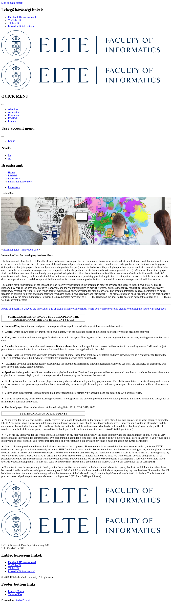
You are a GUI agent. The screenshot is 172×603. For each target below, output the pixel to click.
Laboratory (14, 178)
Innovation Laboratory (20, 181)
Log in (11, 141)
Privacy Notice (16, 591)
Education (13, 115)
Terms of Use (15, 594)
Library (12, 121)
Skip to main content (12, 2)
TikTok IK (13, 23)
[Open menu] (2, 104)
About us (13, 109)
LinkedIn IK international (21, 26)
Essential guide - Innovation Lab (20, 249)
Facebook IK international (22, 17)
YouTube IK (14, 20)
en (9, 158)
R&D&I (12, 118)
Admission (13, 112)
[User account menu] (2, 136)
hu (9, 155)
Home (11, 172)
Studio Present (22, 600)
